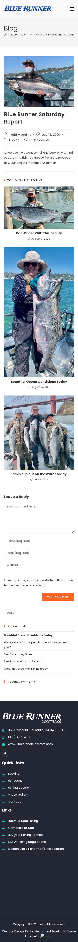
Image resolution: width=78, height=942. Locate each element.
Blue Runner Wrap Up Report (22, 661)
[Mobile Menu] (72, 9)
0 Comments (40, 140)
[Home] (5, 34)
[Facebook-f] (5, 754)
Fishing (14, 140)
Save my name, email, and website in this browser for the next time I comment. (39, 582)
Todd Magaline (20, 135)
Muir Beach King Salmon (19, 654)
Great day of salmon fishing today (26, 669)
